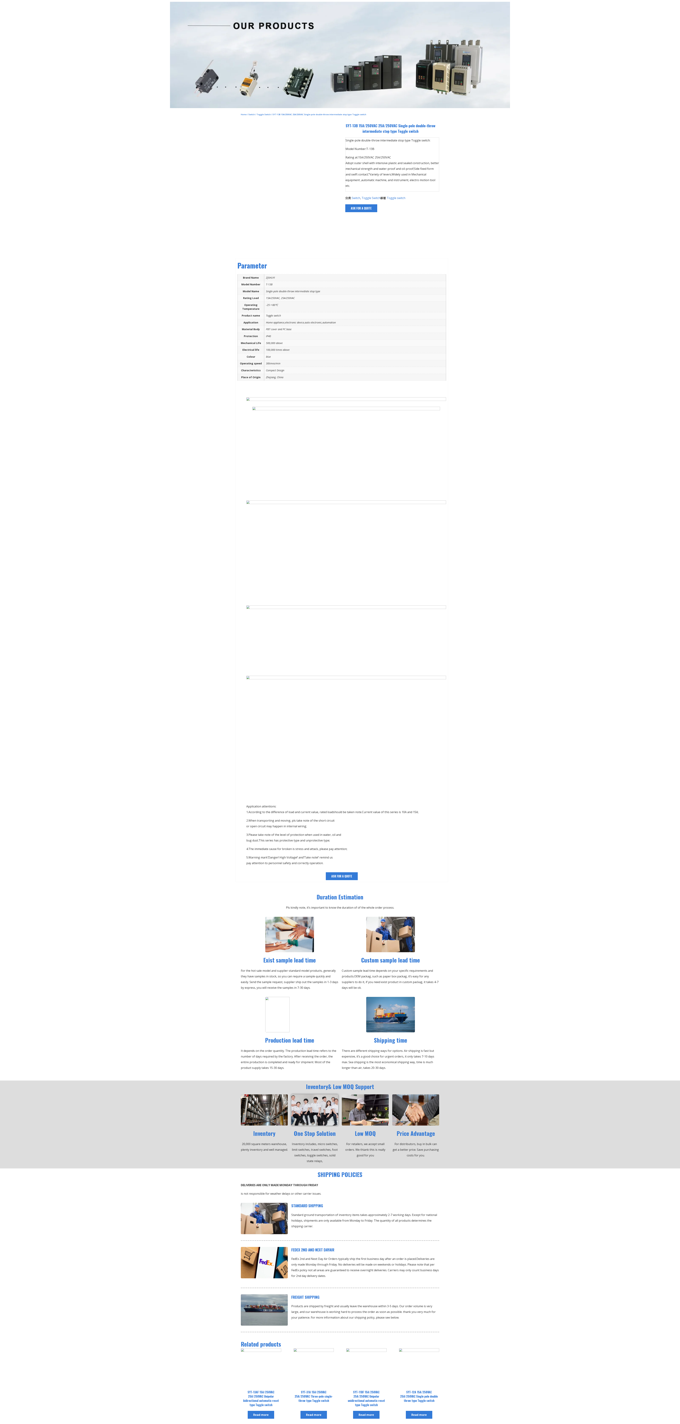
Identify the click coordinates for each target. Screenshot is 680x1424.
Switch (251, 114)
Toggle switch (396, 198)
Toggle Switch (264, 114)
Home (244, 114)
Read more (261, 1415)
